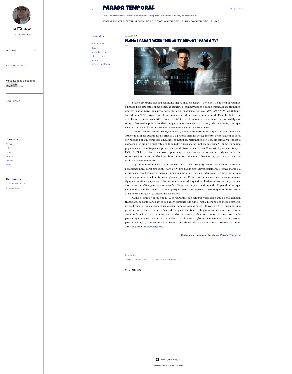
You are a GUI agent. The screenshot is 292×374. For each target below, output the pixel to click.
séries (95, 60)
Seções (159, 21)
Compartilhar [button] (98, 36)
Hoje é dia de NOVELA (15, 184)
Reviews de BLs (144, 21)
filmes (95, 48)
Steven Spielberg (101, 64)
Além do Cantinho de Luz (198, 21)
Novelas (9, 160)
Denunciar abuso (16, 65)
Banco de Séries (12, 188)
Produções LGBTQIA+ (122, 21)
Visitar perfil (22, 34)
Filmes (9, 144)
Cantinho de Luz (174, 21)
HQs (8, 148)
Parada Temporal (129, 8)
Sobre (106, 21)
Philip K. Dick (98, 56)
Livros (8, 152)
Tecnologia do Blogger (170, 359)
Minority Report (100, 52)
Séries (8, 164)
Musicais (9, 156)
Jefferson (21, 29)
